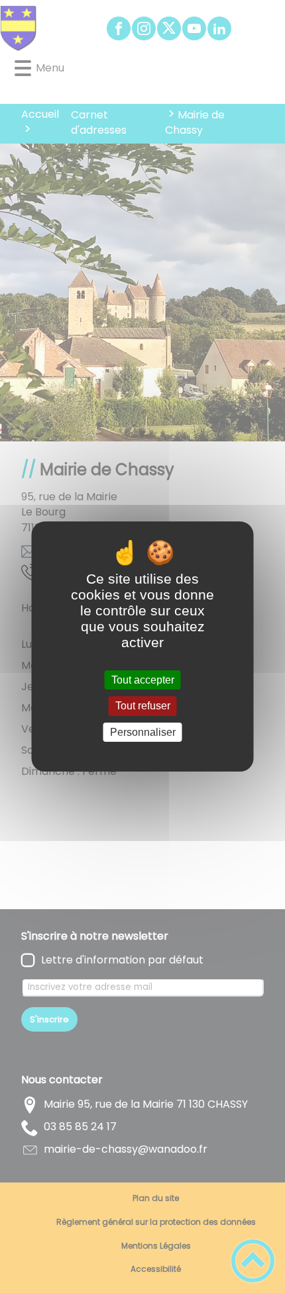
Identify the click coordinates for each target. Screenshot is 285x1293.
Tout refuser (142, 706)
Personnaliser (143, 732)
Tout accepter (142, 680)
